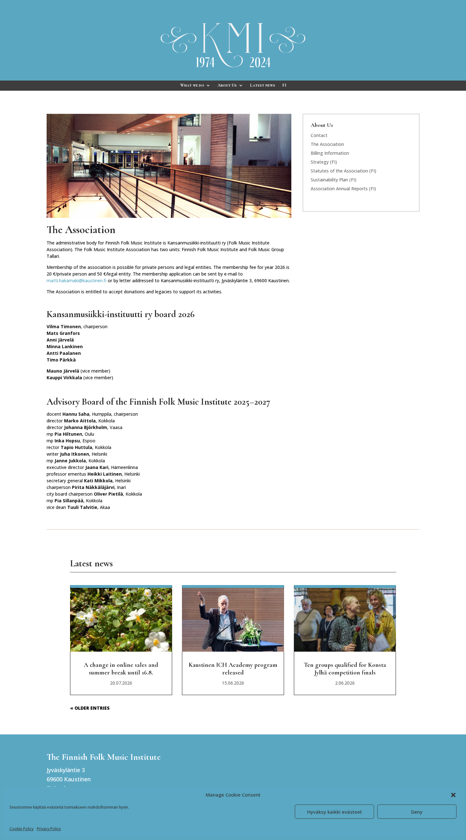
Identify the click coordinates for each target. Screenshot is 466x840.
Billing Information (330, 153)
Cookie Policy (22, 828)
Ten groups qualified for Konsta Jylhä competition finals (345, 668)
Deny (417, 812)
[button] (453, 795)
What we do (192, 85)
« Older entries (90, 708)
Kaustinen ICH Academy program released (233, 668)
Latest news (262, 85)
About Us (227, 85)
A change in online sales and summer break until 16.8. (121, 668)
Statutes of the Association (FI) (343, 171)
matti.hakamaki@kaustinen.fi (77, 280)
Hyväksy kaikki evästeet (334, 812)
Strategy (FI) (324, 162)
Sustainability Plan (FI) (333, 180)
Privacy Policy (49, 828)
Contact (319, 135)
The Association (327, 144)
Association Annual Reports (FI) (343, 189)
